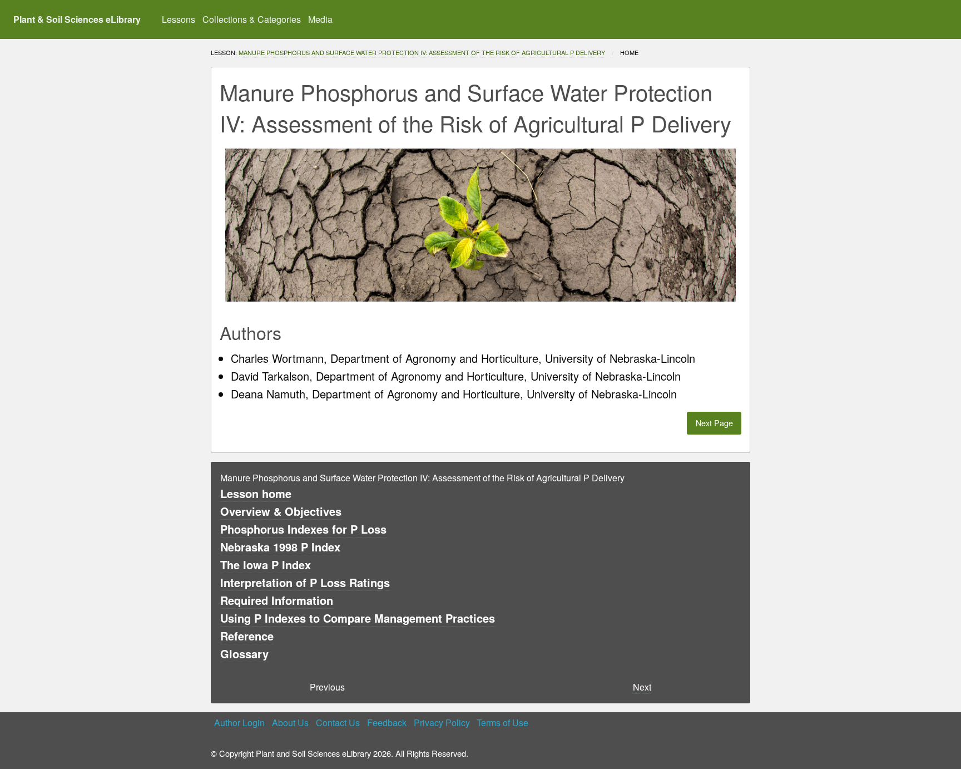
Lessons (178, 19)
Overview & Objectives (280, 511)
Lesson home (255, 493)
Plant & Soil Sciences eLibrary (77, 19)
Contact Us (338, 722)
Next (642, 687)
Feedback (387, 722)
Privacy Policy (442, 722)
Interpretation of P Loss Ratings (305, 582)
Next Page (714, 422)
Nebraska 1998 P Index (280, 547)
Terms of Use (502, 722)
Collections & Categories (251, 19)
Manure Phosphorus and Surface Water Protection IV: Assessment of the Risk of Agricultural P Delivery (422, 52)
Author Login (239, 722)
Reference (247, 636)
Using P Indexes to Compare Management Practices (357, 618)
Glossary (244, 653)
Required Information (276, 600)
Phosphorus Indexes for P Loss (303, 529)
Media (320, 19)
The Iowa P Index (265, 564)
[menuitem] (178, 19)
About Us (290, 722)
